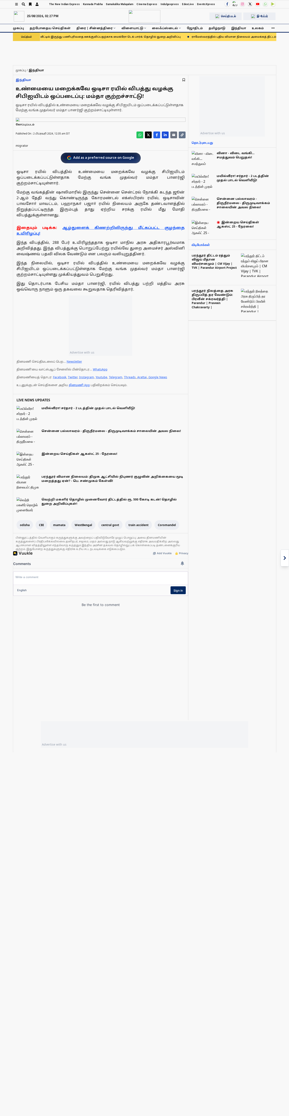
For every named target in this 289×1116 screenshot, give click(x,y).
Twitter (72, 377)
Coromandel (167, 525)
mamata (59, 525)
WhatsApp (100, 369)
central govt (110, 525)
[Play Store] (272, 4)
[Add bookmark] (184, 80)
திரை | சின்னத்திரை (94, 28)
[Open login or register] (37, 4)
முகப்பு (18, 28)
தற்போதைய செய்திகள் (50, 28)
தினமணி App (79, 385)
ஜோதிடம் (195, 28)
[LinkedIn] (165, 135)
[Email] (173, 135)
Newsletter (74, 361)
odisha (25, 525)
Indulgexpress (170, 4)
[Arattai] (234, 3)
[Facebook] (227, 4)
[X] (250, 4)
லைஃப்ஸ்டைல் (165, 28)
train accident (138, 525)
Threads (130, 377)
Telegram (115, 377)
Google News (158, 377)
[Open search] (23, 4)
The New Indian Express (64, 4)
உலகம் (258, 28)
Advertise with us (82, 352)
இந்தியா (238, 28)
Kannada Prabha (93, 4)
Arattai (142, 377)
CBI (41, 525)
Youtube (101, 377)
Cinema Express (146, 4)
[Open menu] (16, 4)
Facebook (59, 377)
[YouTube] (257, 4)
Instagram (86, 377)
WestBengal (83, 525)
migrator (22, 146)
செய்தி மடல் (228, 16)
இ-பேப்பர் (262, 16)
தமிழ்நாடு (217, 28)
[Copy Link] (182, 135)
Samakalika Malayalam (119, 4)
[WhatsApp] (265, 4)
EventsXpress (206, 4)
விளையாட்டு (132, 28)
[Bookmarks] (30, 4)
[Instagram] (242, 4)
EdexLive (188, 4)
